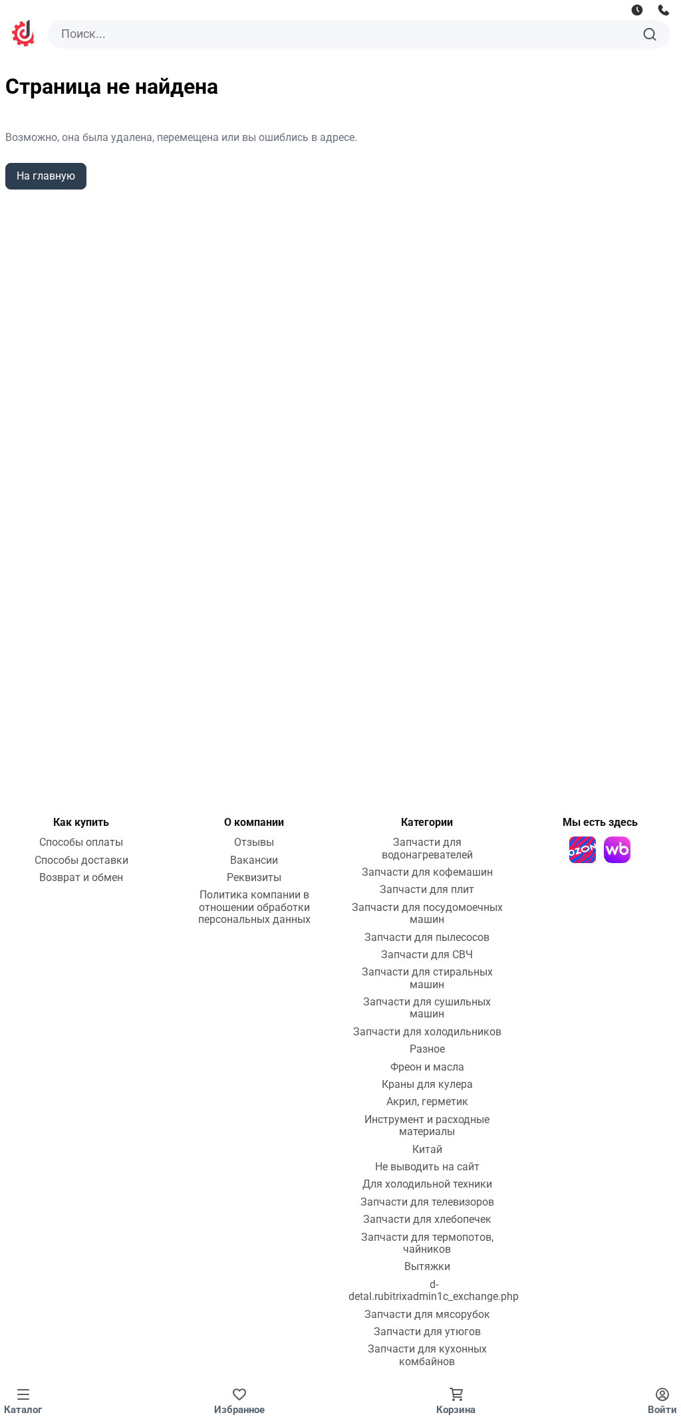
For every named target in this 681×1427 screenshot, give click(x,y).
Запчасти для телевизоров (427, 1202)
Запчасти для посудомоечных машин (427, 914)
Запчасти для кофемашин (427, 872)
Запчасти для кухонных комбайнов (427, 1355)
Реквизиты (254, 878)
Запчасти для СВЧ (427, 955)
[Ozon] (582, 850)
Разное (427, 1049)
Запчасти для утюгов (427, 1332)
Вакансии (254, 860)
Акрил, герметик (427, 1102)
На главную (46, 176)
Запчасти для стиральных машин (427, 978)
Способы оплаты (81, 842)
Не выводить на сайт (427, 1167)
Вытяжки (427, 1267)
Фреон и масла (427, 1067)
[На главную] (24, 35)
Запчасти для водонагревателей (427, 848)
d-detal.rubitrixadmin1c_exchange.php (433, 1291)
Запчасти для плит (427, 890)
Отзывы (254, 842)
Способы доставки (81, 860)
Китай (427, 1150)
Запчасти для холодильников (427, 1032)
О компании (254, 822)
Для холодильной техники (427, 1184)
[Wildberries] (617, 850)
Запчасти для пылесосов (426, 938)
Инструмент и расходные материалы (426, 1126)
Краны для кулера (427, 1085)
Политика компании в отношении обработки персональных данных (254, 907)
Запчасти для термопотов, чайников (427, 1243)
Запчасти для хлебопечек (427, 1220)
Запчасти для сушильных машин (427, 1008)
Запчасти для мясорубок (427, 1315)
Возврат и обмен (81, 878)
